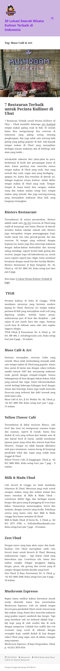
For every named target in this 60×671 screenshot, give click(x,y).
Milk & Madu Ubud (41, 657)
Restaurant (25, 657)
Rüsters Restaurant (21, 660)
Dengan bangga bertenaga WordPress (20, 667)
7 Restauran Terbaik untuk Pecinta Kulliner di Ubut (29, 109)
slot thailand (48, 124)
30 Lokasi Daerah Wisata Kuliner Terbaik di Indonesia (24, 25)
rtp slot (27, 222)
